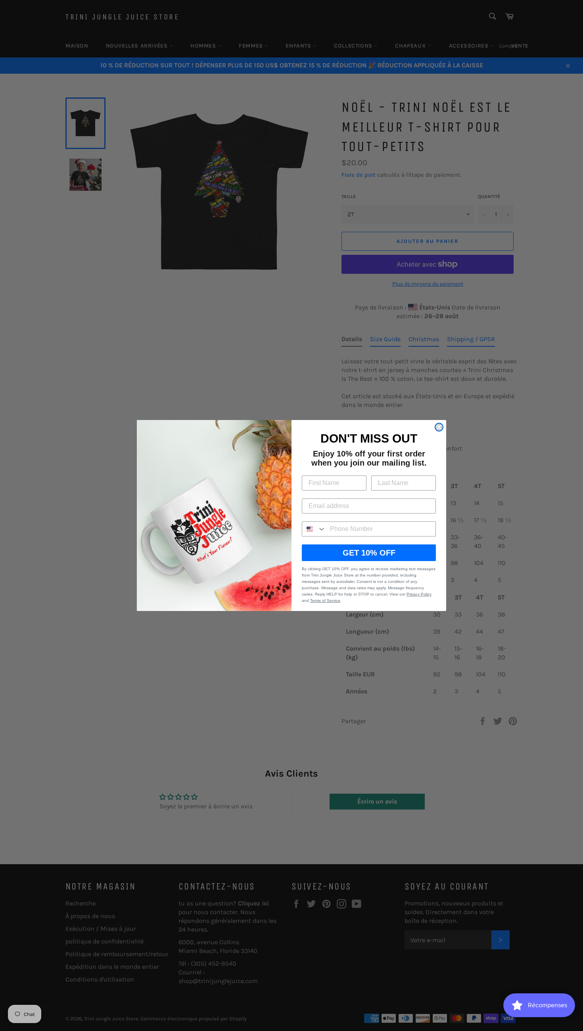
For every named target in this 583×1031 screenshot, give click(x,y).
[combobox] (314, 529)
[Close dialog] (439, 427)
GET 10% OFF (369, 552)
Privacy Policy (419, 594)
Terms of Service (325, 600)
